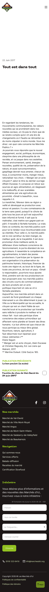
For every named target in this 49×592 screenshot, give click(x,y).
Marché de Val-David (12, 418)
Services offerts (10, 457)
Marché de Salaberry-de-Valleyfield (19, 435)
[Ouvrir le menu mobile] (46, 7)
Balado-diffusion (10, 461)
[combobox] (24, 527)
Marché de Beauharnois (13, 439)
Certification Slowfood (13, 469)
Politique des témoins (11, 584)
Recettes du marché (12, 465)
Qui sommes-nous (11, 452)
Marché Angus (9, 426)
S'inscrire (9, 548)
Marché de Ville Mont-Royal (16, 422)
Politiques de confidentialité (14, 579)
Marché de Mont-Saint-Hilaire (17, 431)
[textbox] (14, 527)
